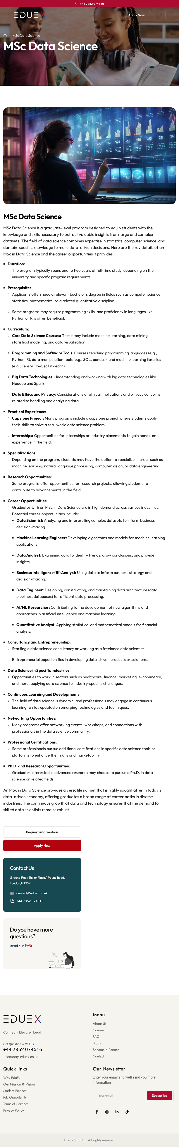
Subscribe (159, 1095)
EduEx (81, 1140)
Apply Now (136, 15)
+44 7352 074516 (29, 901)
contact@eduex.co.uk (32, 893)
